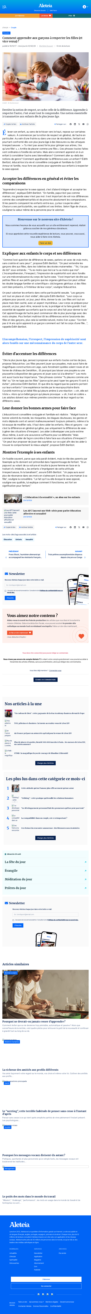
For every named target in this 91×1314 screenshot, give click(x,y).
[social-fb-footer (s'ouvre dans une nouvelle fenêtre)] (43, 1294)
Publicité (37, 1270)
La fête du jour (15, 862)
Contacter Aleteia (24, 1306)
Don (35, 1266)
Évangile (11, 871)
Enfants (19, 539)
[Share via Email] (83, 124)
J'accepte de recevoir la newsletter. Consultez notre (35, 591)
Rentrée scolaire (11, 973)
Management (10, 1169)
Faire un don (45, 243)
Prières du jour (15, 888)
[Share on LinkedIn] (75, 124)
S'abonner (46, 1279)
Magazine (37, 1260)
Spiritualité (13, 1260)
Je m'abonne (19, 15)
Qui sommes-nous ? (36, 1302)
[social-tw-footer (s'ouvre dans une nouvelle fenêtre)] (48, 1294)
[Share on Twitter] (79, 124)
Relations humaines (12, 1042)
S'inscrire (10, 598)
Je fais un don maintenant (18, 633)
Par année (62, 1253)
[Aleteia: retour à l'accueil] (45, 5)
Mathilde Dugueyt (46, 46)
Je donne (44, 15)
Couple (13, 27)
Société (7, 1127)
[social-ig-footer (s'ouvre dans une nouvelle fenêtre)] (52, 1294)
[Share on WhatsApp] (88, 124)
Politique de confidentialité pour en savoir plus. (63, 920)
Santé (7, 1083)
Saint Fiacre (53, 11)
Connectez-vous (55, 670)
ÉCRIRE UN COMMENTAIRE (45, 680)
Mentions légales (52, 1302)
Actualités (13, 1253)
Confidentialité (55, 1306)
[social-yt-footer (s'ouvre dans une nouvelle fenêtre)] (39, 1294)
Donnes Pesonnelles (40, 1306)
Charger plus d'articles (45, 763)
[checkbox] (5, 591)
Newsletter (38, 1253)
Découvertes (14, 1263)
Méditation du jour (18, 879)
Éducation (8, 539)
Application (38, 1256)
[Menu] (17, 6)
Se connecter (46, 1286)
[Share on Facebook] (71, 124)
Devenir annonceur (67, 1302)
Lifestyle (5, 27)
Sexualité (29, 539)
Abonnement (39, 1263)
